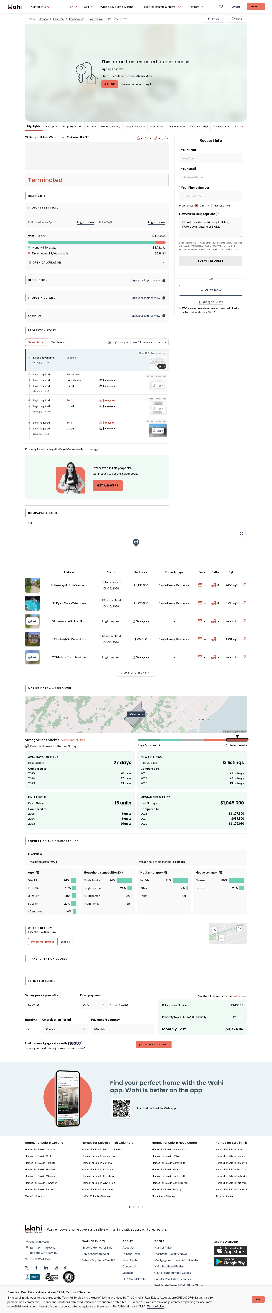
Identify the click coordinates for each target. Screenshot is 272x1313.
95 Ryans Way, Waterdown (69, 603)
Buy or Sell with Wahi (95, 1253)
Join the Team (131, 1253)
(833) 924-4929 (213, 302)
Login (235, 6)
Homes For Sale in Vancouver (98, 1156)
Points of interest (42, 941)
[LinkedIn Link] (46, 1267)
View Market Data (73, 740)
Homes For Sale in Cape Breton (170, 1182)
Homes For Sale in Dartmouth (169, 1176)
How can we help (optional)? (199, 214)
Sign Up (256, 6)
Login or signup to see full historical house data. (139, 342)
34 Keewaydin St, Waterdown (69, 585)
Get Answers (107, 485)
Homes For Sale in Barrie (39, 1189)
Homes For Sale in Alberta (230, 1149)
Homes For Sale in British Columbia (102, 1149)
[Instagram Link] (56, 1267)
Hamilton (58, 18)
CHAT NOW (213, 290)
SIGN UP (109, 84)
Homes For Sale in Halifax (166, 1169)
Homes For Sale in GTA (38, 1156)
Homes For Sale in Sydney (166, 1189)
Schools (65, 941)
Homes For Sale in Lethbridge (232, 1176)
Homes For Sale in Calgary (230, 1156)
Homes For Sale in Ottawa (40, 1176)
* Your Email (187, 168)
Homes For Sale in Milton (166, 1156)
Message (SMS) (222, 205)
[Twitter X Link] (27, 1267)
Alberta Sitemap (225, 1196)
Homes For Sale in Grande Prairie (234, 1189)
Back (32, 18)
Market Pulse (163, 1247)
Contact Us (129, 1266)
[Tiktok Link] (65, 1267)
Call (202, 205)
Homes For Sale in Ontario (40, 1149)
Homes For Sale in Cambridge (168, 1162)
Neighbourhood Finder (168, 1266)
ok (258, 1299)
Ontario (43, 18)
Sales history (36, 342)
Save (239, 18)
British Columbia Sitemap (96, 1196)
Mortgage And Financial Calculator (176, 1260)
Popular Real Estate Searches (172, 1279)
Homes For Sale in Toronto (40, 1162)
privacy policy (213, 249)
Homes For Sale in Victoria (97, 1162)
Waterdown (96, 18)
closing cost (239, 996)
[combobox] (44, 1029)
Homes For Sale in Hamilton (40, 1169)
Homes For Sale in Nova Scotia (169, 1149)
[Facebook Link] (36, 1267)
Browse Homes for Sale (97, 1247)
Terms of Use (155, 1306)
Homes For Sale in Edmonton (232, 1162)
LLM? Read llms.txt (134, 1279)
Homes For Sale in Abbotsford (99, 1176)
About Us (128, 1247)
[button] (50, 222)
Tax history (57, 342)
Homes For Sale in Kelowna (97, 1169)
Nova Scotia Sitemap (164, 1196)
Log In (148, 84)
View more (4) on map (136, 672)
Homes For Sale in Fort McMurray (234, 1182)
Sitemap (127, 1272)
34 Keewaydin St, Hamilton (69, 621)
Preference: (186, 205)
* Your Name (188, 149)
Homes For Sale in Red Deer (231, 1169)
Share (216, 18)
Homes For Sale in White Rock (99, 1182)
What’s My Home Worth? (98, 1260)
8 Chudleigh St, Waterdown (69, 639)
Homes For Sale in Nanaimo (97, 1189)
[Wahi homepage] (14, 6)
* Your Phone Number (194, 187)
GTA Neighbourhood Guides (172, 1272)
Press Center (130, 1260)
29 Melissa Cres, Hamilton (69, 657)
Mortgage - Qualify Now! (170, 1253)
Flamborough (76, 18)
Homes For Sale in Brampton (41, 1182)
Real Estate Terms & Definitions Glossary (180, 1285)
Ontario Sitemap (34, 1196)
